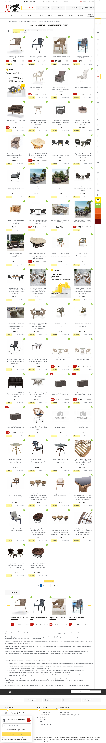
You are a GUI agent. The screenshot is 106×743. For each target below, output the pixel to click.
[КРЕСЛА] (98, 49)
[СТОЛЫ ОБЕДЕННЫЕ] (98, 38)
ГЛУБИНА (50, 30)
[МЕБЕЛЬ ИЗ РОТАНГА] (98, 76)
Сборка (42, 722)
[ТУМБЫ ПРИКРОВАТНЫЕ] (98, 70)
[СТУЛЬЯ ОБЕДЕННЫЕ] (98, 44)
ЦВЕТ (38, 30)
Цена (26, 30)
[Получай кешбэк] (98, 205)
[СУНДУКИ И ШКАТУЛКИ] (98, 162)
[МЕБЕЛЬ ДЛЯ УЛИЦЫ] (98, 178)
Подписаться (95, 692)
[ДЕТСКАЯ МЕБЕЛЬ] (98, 124)
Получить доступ (16, 734)
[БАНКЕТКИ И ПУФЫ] (98, 146)
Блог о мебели (64, 712)
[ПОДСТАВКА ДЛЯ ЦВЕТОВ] (98, 141)
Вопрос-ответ (44, 715)
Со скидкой (23, 32)
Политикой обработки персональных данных (15, 739)
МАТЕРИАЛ (32, 30)
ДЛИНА (43, 30)
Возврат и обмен (45, 724)
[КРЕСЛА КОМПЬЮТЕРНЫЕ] (98, 54)
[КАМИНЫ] (98, 119)
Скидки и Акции (45, 712)
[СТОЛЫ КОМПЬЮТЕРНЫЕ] (98, 81)
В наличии (17, 32)
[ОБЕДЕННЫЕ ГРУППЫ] (98, 114)
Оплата (42, 717)
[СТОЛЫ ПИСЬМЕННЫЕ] (98, 130)
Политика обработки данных (69, 715)
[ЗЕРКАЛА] (98, 151)
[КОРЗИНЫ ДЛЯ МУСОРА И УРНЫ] (98, 194)
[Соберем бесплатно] (98, 216)
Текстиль (75, 8)
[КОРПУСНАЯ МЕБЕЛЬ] (98, 189)
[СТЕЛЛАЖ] (98, 167)
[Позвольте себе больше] (98, 200)
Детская (60, 8)
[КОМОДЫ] (98, 92)
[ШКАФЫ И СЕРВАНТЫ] (98, 87)
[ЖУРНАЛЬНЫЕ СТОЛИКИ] (98, 103)
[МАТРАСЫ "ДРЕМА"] (98, 60)
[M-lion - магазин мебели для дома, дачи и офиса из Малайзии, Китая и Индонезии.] (12, 7)
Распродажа (89, 8)
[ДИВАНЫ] (98, 27)
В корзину (9, 64)
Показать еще (49, 581)
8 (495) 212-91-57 (30, 1)
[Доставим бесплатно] (98, 211)
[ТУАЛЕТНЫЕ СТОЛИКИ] (98, 97)
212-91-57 (16, 712)
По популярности (18, 30)
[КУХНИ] (98, 33)
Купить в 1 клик (20, 64)
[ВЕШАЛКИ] (98, 173)
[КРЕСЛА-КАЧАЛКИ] (98, 135)
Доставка (43, 719)
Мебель (30, 8)
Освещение (45, 8)
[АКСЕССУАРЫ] (98, 184)
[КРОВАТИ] (98, 65)
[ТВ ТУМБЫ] (98, 108)
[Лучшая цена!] (98, 221)
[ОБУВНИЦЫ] (98, 157)
